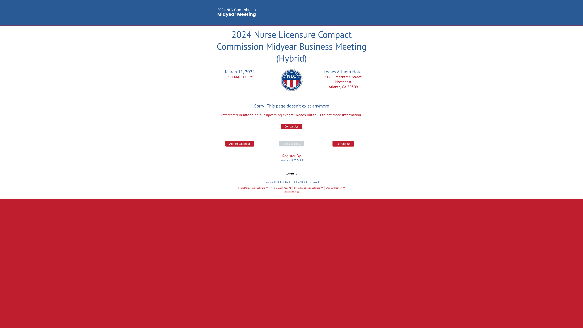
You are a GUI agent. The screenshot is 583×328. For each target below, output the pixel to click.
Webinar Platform (334, 187)
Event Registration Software (307, 187)
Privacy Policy (290, 191)
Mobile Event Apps (279, 187)
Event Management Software (251, 187)
